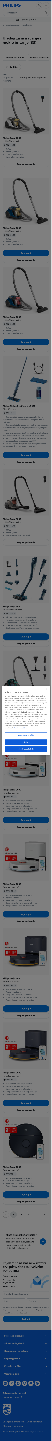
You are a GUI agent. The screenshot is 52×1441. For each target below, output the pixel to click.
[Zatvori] (45, 689)
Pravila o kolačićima (32, 728)
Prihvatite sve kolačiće (25, 749)
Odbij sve (25, 742)
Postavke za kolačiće (25, 735)
